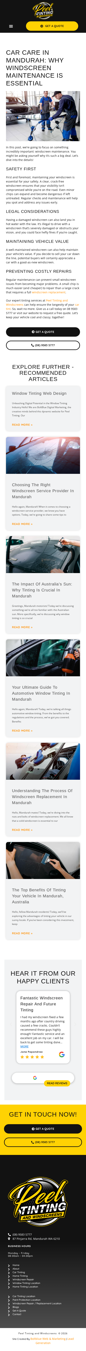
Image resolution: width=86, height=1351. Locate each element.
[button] (11, 26)
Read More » (22, 425)
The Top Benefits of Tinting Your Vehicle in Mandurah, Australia (39, 896)
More (24, 1046)
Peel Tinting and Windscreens (37, 1333)
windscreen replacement (48, 292)
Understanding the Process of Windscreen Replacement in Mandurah (42, 797)
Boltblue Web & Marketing (48, 1339)
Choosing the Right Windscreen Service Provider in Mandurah (43, 491)
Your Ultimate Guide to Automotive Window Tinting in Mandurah (41, 693)
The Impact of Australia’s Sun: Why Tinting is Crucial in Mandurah (42, 590)
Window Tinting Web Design (39, 393)
